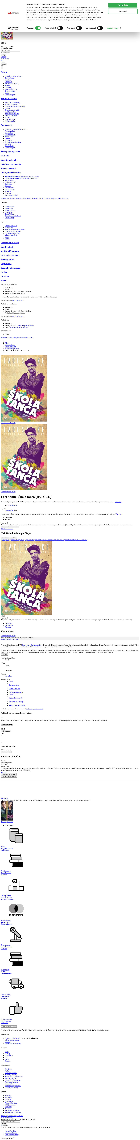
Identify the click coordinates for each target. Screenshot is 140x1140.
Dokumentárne (10, 345)
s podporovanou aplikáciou (25, 325)
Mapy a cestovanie (8, 168)
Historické (8, 87)
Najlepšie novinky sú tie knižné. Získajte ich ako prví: (18, 1119)
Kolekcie (8, 191)
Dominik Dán (9, 206)
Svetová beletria (10, 91)
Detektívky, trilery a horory (13, 76)
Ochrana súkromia (11, 1133)
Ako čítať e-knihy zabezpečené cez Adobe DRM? (17, 338)
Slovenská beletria (11, 89)
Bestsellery (8, 184)
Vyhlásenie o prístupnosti (13, 1112)
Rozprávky (8, 140)
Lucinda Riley (9, 218)
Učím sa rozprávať (11, 235)
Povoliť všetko (123, 5)
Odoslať (4, 1123)
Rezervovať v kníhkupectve (10, 527)
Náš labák (8, 1108)
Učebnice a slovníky (9, 160)
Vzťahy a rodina (10, 112)
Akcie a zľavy (9, 189)
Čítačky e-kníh (7, 247)
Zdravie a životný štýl (12, 114)
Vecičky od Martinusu (10, 251)
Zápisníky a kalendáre (10, 268)
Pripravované (9, 188)
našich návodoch (17, 300)
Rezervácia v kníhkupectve (13, 1076)
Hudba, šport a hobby (16, 698)
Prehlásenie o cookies (12, 1110)
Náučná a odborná (9, 99)
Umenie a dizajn (10, 119)
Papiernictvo (6, 264)
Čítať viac (118, 502)
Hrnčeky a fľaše (7, 259)
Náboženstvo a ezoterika (11, 164)
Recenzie (8, 627)
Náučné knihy (9, 146)
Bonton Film (9, 511)
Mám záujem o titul (11, 195)
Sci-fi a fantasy (10, 78)
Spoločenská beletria (11, 83)
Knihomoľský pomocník (13, 1086)
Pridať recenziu (6, 752)
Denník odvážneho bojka (13, 231)
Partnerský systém (11, 1103)
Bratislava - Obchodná (12, 1038)
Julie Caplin (9, 208)
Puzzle (3, 280)
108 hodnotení (12, 505)
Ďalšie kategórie (10, 95)
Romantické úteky (11, 226)
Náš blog (8, 1099)
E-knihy (3, 57)
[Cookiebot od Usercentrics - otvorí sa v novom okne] (13, 28)
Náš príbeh (8, 1097)
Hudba (4, 272)
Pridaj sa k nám (10, 1105)
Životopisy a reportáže (12, 110)
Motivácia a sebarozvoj (12, 102)
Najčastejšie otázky (11, 1075)
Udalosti (7, 1042)
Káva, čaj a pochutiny (10, 255)
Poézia (7, 93)
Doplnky (4, 64)
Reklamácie (9, 1084)
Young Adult (9, 136)
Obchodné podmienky (12, 1135)
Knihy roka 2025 (10, 182)
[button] (70, 523)
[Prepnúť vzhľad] (2, 67)
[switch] (60, 28)
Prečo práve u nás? (11, 1073)
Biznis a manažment (11, 104)
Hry (2, 60)
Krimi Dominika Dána (12, 233)
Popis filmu (8, 623)
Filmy (3, 62)
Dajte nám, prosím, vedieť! (34, 709)
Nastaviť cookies (10, 1131)
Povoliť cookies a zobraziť (9, 639)
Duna (7, 237)
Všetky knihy (9, 180)
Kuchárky (5, 156)
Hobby (7, 117)
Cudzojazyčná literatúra (11, 172)
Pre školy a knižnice (11, 1082)
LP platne (5, 276)
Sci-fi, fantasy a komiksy (13, 142)
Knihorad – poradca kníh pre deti (15, 129)
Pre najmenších (10, 131)
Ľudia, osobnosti (10, 347)
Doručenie (8, 1069)
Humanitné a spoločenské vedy (15, 106)
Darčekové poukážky (10, 243)
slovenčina (8, 676)
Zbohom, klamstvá (7, 822)
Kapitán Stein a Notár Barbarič (15, 229)
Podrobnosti (9, 625)
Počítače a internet (11, 115)
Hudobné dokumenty (12, 348)
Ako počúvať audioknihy (13, 1080)
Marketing (8, 1107)
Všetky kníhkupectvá (12, 1040)
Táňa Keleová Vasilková (13, 216)
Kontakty (8, 1095)
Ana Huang (9, 212)
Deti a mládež (6, 125)
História (7, 108)
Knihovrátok (9, 1101)
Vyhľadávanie (5, 50)
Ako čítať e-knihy (11, 1078)
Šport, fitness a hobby (16, 702)
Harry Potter (9, 227)
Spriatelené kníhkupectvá (13, 1044)
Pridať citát (4, 798)
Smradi (7, 239)
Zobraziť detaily (112, 28)
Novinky (8, 186)
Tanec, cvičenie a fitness (17, 705)
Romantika (8, 82)
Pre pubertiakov (10, 135)
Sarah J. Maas (9, 214)
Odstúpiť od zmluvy (11, 1087)
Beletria (4, 72)
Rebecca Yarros (10, 210)
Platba (7, 1071)
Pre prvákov (9, 133)
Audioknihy (5, 58)
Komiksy (8, 80)
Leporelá (8, 144)
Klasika (7, 85)
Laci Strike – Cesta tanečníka (31, 645)
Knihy (3, 55)
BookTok (8, 193)
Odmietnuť (123, 11)
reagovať (4, 772)
